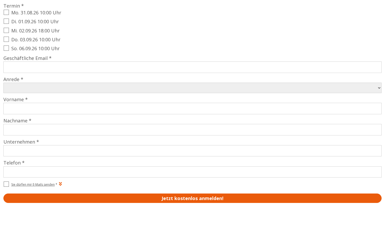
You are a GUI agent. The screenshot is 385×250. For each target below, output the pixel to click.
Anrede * (13, 79)
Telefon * (14, 163)
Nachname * (17, 120)
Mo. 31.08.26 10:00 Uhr (36, 12)
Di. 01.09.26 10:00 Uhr (35, 21)
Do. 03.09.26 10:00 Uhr (35, 39)
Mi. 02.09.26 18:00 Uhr (35, 30)
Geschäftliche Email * (27, 58)
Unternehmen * (21, 142)
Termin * (13, 6)
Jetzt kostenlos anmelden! (192, 198)
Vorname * (15, 99)
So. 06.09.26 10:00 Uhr (35, 48)
